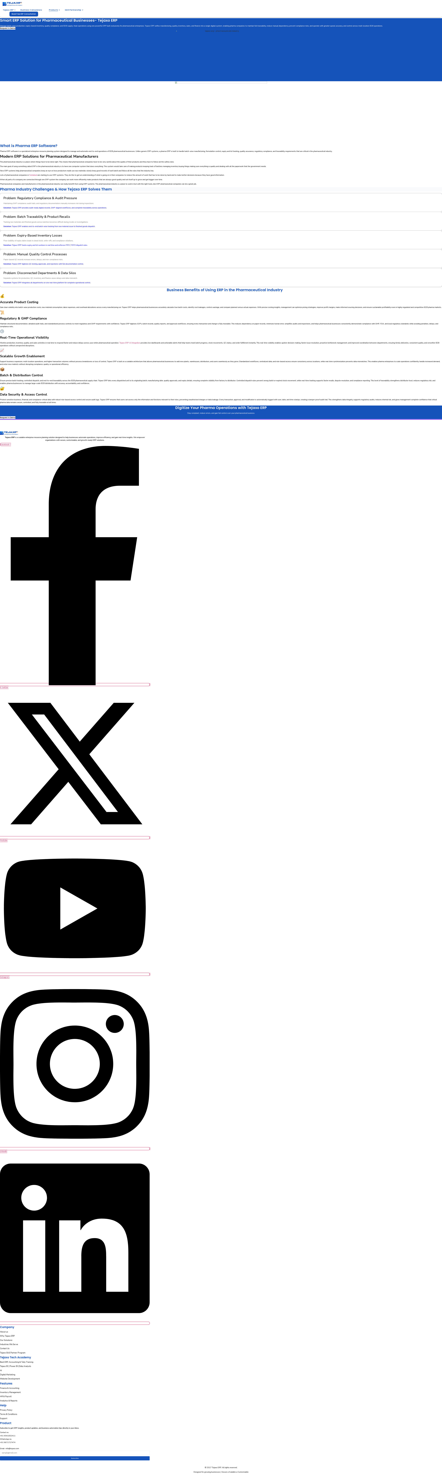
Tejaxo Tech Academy (15, 1357)
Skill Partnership (73, 10)
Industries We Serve (9, 1344)
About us (4, 1332)
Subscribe (75, 1458)
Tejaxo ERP (8, 10)
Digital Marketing (7, 1374)
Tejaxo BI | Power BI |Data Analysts (15, 1366)
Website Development (10, 1378)
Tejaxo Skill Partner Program (12, 1352)
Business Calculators (31, 10)
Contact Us (4, 1348)
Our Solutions (6, 1340)
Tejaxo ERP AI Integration (129, 343)
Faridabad (33, 175)
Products (53, 10)
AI (1, 1370)
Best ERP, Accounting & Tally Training (16, 1362)
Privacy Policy (6, 1410)
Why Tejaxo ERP (7, 1336)
